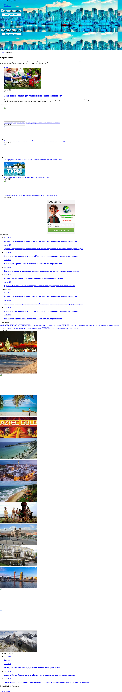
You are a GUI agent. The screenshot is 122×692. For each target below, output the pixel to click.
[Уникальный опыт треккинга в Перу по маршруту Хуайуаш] (18, 651)
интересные (34, 325)
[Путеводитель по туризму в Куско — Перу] (18, 544)
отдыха (100, 325)
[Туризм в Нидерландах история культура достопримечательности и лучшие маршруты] (14, 121)
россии (35, 328)
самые (39, 328)
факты (76, 328)
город (1, 325)
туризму (57, 328)
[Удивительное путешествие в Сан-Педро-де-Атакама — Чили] (18, 373)
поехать (109, 325)
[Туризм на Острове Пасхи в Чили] (18, 523)
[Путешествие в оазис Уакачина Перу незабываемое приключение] (18, 394)
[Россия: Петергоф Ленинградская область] (18, 566)
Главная (2, 52)
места (74, 324)
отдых (94, 325)
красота (53, 325)
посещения (115, 325)
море (79, 325)
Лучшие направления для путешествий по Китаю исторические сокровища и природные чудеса (35, 141)
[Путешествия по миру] (11, 26)
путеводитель (6, 328)
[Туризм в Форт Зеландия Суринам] (18, 608)
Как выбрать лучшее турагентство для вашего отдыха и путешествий (26, 177)
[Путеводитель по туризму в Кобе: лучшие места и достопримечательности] (18, 587)
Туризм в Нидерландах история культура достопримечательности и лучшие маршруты (32, 123)
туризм (45, 327)
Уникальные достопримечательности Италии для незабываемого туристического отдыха (33, 159)
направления (84, 325)
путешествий (30, 328)
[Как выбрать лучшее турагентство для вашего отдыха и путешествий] (14, 175)
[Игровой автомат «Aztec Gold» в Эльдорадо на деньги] (18, 437)
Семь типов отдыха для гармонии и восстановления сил (33, 95)
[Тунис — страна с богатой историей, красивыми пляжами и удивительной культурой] (18, 458)
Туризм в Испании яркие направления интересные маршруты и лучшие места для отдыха (33, 195)
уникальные (70, 328)
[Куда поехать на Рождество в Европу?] (18, 351)
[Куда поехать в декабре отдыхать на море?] (18, 416)
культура (58, 325)
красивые (49, 325)
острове (90, 325)
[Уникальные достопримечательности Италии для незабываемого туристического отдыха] (14, 157)
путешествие (19, 327)
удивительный (64, 328)
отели (104, 325)
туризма (52, 328)
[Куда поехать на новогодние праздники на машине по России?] (18, 480)
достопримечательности (16, 324)
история (42, 325)
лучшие (66, 324)
